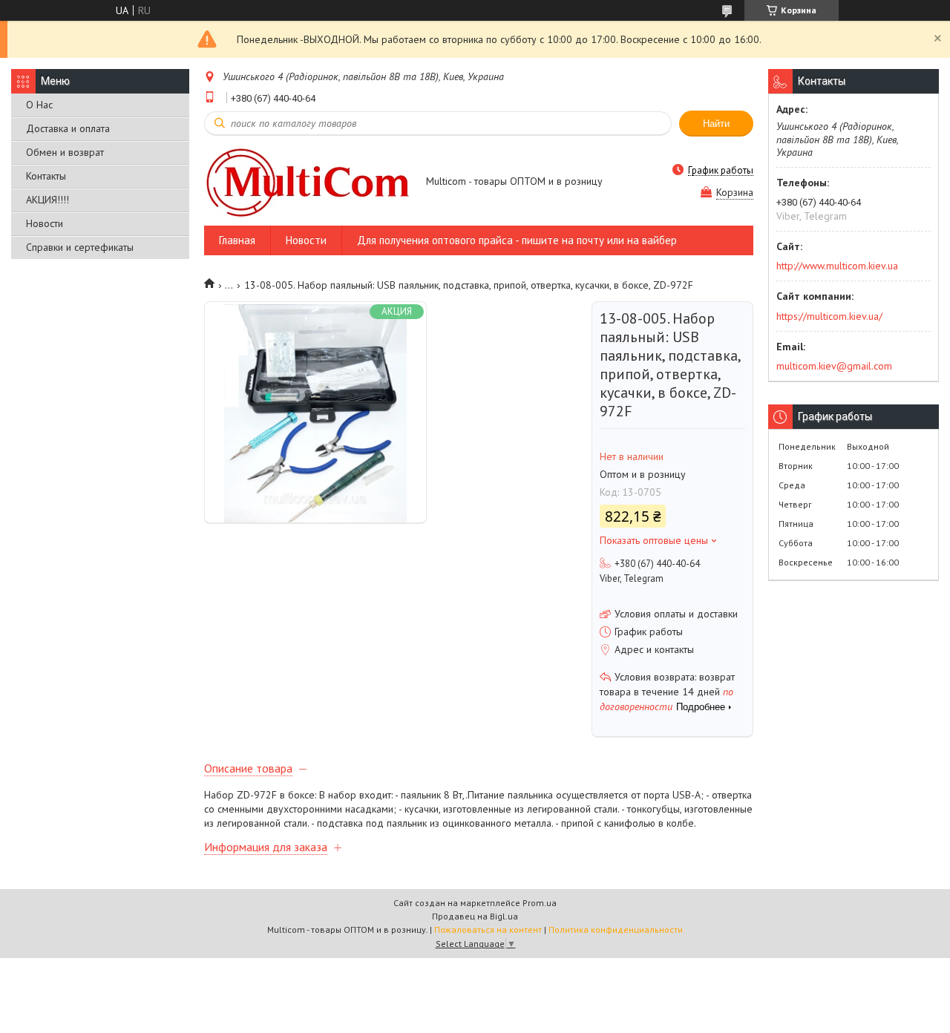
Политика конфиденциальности (615, 929)
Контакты (46, 176)
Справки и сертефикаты (80, 247)
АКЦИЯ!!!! (47, 199)
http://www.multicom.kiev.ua (837, 265)
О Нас (39, 104)
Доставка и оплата (68, 128)
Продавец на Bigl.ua (475, 916)
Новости (44, 223)
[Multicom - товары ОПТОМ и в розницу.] (308, 182)
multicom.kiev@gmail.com (834, 366)
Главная (237, 240)
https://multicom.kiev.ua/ (829, 316)
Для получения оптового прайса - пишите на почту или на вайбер (517, 240)
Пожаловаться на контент (488, 929)
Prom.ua (539, 902)
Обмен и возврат (65, 152)
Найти (716, 123)
